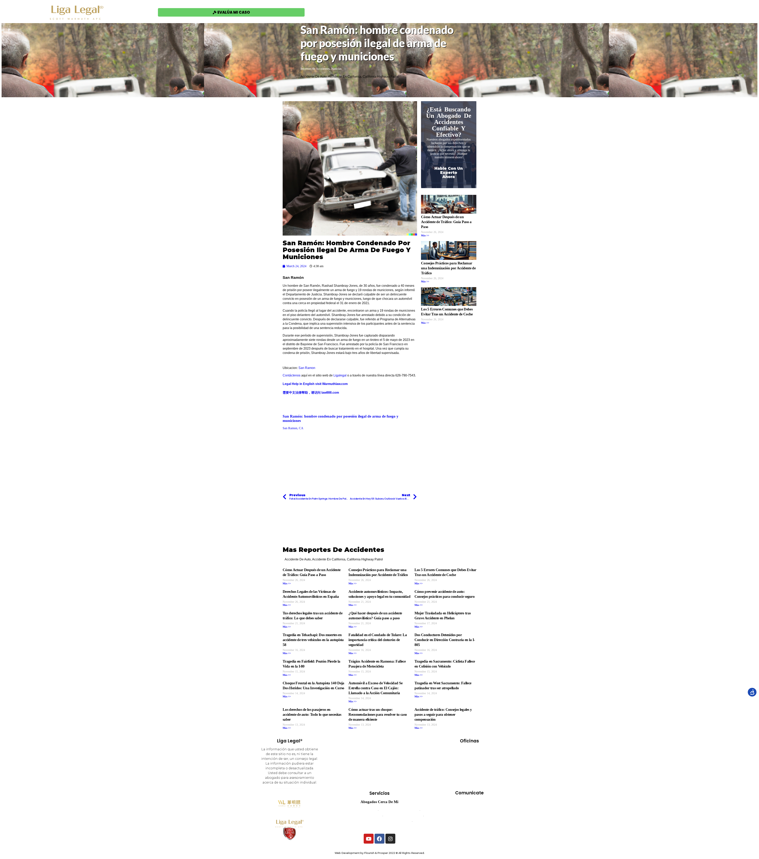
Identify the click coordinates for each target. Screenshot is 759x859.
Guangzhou (477, 761)
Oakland (480, 767)
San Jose (469, 783)
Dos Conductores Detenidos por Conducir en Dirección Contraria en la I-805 (444, 640)
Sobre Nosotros (524, 12)
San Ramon (306, 368)
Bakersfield (461, 750)
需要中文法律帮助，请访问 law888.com (311, 392)
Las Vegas (460, 767)
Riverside (458, 772)
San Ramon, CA (293, 428)
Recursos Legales (568, 12)
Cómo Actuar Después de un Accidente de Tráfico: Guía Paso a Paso (446, 222)
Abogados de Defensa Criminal (359, 816)
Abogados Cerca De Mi (379, 802)
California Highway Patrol (381, 76)
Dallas (483, 756)
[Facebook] (379, 839)
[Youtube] (369, 839)
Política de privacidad (469, 821)
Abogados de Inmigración (403, 816)
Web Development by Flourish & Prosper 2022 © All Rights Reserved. (380, 852)
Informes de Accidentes (315, 68)
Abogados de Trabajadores (399, 810)
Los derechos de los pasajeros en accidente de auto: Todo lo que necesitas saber (312, 714)
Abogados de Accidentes (358, 810)
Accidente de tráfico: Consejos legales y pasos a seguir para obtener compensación (443, 714)
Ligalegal (339, 375)
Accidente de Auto (313, 76)
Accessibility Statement (469, 827)
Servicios (486, 12)
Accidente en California (344, 76)
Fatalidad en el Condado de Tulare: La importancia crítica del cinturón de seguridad (377, 640)
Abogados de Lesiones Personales (379, 827)
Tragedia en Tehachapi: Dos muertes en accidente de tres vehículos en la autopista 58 (313, 640)
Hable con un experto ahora (448, 172)
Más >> (425, 235)
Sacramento (479, 772)
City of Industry (461, 756)
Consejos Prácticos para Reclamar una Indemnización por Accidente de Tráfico (448, 268)
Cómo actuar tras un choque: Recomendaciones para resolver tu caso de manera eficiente (377, 714)
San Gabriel (480, 778)
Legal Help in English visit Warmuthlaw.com (315, 384)
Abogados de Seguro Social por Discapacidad (379, 821)
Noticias (336, 68)
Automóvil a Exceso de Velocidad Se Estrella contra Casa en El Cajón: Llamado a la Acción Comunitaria (375, 688)
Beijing (480, 750)
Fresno (458, 761)
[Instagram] (390, 839)
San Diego (457, 778)
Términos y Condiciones (469, 816)
